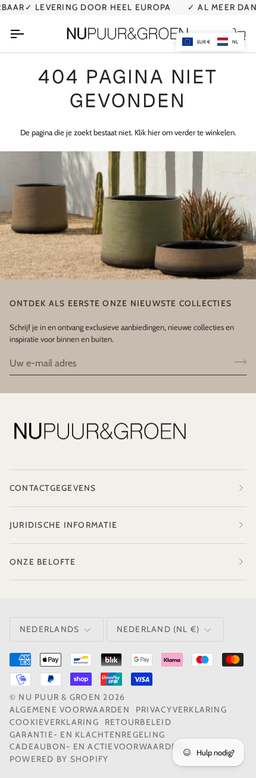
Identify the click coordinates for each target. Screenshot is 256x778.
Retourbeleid (138, 709)
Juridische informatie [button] (63, 512)
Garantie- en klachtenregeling (87, 722)
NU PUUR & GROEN (59, 685)
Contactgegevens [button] (53, 475)
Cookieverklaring (54, 709)
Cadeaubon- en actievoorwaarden (96, 734)
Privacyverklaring (181, 697)
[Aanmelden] (236, 349)
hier (154, 120)
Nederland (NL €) (158, 616)
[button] (210, 42)
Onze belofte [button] (43, 549)
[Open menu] (27, 21)
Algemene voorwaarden (70, 697)
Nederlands (49, 616)
